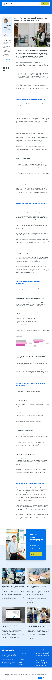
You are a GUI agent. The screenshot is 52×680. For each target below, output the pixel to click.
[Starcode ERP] (13, 607)
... (16, 598)
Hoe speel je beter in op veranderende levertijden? (6, 51)
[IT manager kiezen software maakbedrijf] (13, 568)
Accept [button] (40, 677)
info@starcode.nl (9, 665)
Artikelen (5, 29)
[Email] (4, 70)
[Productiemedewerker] (39, 607)
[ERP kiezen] (39, 568)
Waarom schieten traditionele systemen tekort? (6, 47)
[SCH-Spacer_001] (8, 3)
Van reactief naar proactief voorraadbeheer (6, 60)
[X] (4, 68)
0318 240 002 (11, 662)
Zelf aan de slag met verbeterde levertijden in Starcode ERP (6, 56)
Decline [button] (44, 677)
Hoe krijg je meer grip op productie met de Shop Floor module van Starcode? (42, 664)
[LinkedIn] (6, 68)
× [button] (49, 669)
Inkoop (8, 29)
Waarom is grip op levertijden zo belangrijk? (7, 43)
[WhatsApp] (9, 68)
